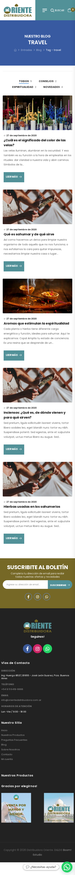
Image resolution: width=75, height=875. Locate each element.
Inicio (4, 730)
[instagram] (37, 596)
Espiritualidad (22, 87)
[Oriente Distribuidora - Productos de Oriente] (18, 10)
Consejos (46, 81)
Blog (39, 50)
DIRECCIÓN (8, 670)
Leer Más (11, 176)
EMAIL (5, 695)
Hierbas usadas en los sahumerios (32, 506)
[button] (67, 867)
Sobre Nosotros (10, 749)
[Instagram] (37, 648)
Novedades (51, 87)
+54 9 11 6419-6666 (12, 689)
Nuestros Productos (13, 735)
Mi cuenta (7, 759)
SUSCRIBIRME (58, 585)
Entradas (26, 50)
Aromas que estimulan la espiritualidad (36, 323)
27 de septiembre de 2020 (21, 135)
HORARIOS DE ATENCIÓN (16, 706)
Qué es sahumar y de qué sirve (29, 234)
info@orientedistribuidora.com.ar (21, 700)
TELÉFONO (7, 684)
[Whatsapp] (47, 648)
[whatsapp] (46, 596)
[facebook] (28, 596)
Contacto (6, 754)
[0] (69, 10)
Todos (24, 81)
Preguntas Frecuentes (14, 740)
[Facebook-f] (27, 648)
